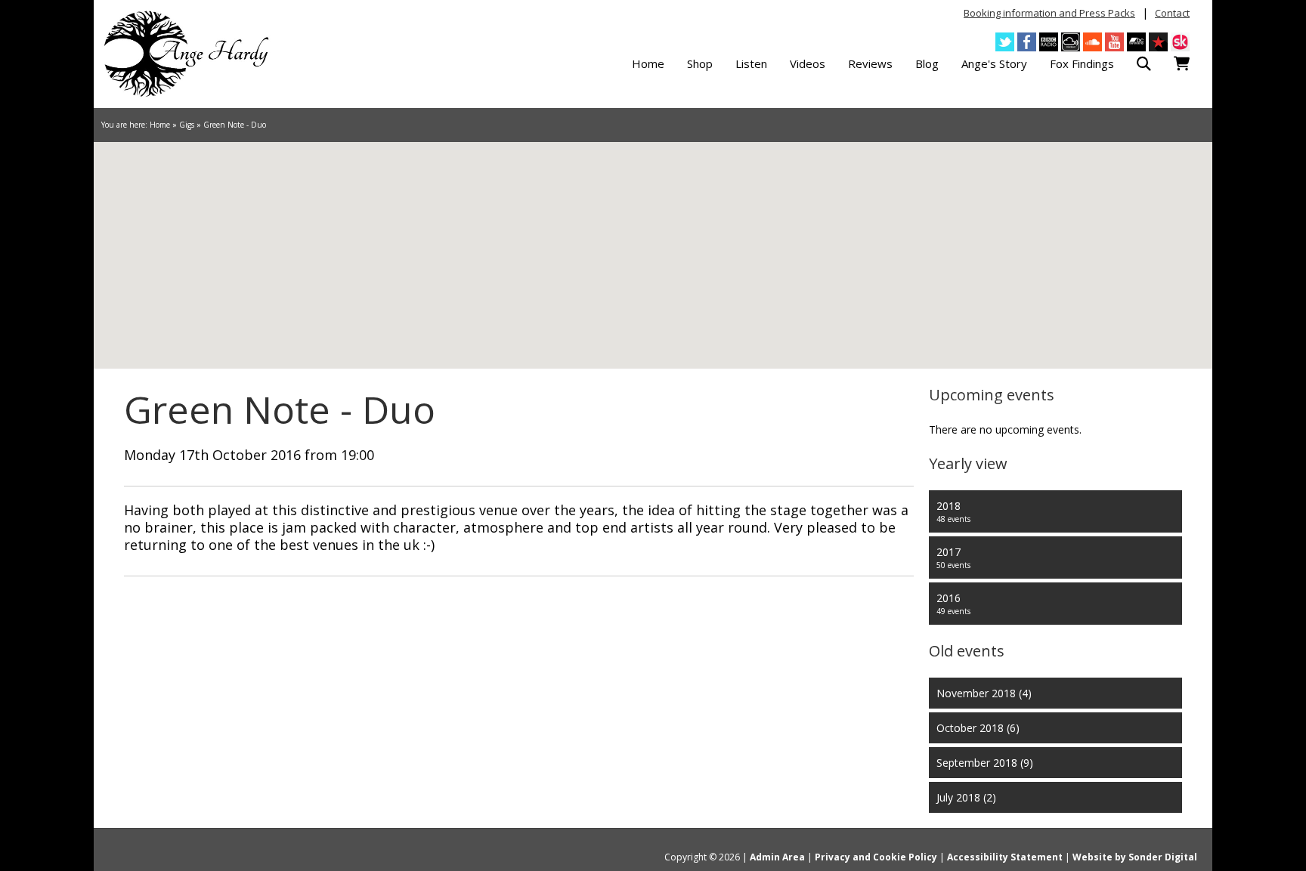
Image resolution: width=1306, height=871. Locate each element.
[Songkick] (1180, 41)
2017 (953, 557)
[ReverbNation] (1158, 41)
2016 (953, 603)
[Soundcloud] (1092, 41)
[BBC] (1048, 41)
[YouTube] (1114, 41)
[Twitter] (1004, 41)
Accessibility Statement (1005, 857)
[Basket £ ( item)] (1181, 63)
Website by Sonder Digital (1134, 857)
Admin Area (777, 857)
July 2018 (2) (966, 797)
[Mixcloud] (1070, 41)
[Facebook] (1026, 41)
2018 (953, 511)
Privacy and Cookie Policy (876, 857)
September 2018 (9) (984, 762)
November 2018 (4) (984, 693)
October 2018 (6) (978, 728)
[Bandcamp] (1136, 41)
